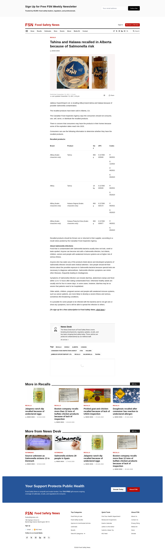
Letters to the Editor (108, 527)
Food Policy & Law (76, 516)
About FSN (133, 489)
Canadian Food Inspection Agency (64, 351)
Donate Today (118, 489)
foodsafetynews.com (31, 517)
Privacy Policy (135, 523)
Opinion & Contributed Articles (81, 523)
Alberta (75, 347)
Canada (84, 347)
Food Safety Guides (77, 520)
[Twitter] (116, 31)
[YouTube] (124, 31)
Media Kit (134, 527)
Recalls (53, 37)
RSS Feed (104, 533)
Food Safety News (84, 547)
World (66, 347)
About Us (134, 516)
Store (133, 530)
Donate (133, 533)
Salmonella (87, 354)
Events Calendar (107, 523)
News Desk (56, 51)
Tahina (97, 354)
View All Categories (77, 533)
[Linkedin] (122, 31)
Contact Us (134, 520)
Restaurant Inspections (109, 520)
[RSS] (127, 31)
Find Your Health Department (111, 516)
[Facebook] (114, 31)
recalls (77, 354)
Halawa (88, 351)
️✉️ (28, 529)
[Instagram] (119, 31)
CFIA (81, 351)
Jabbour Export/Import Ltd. (61, 354)
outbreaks (29, 452)
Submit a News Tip (108, 530)
